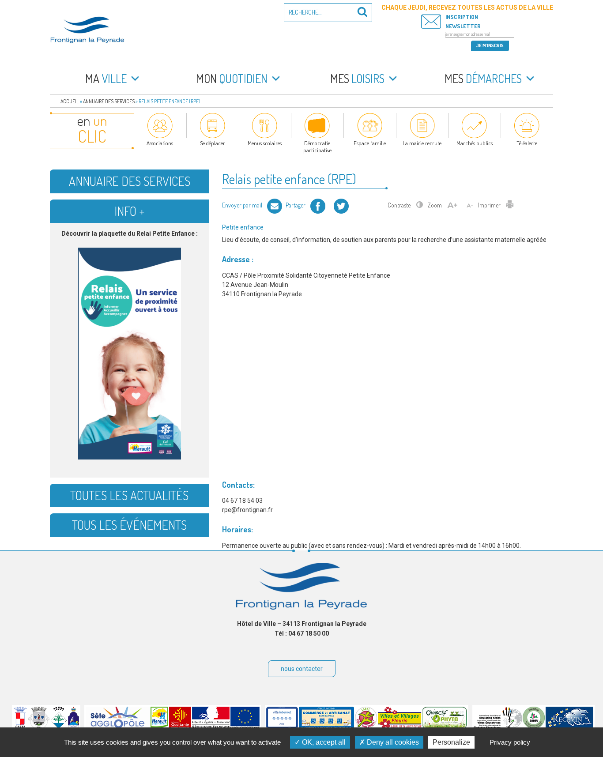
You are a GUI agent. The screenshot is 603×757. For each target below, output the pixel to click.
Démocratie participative (317, 146)
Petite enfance (243, 227)
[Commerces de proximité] (326, 726)
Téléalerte (526, 143)
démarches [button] (483, 78)
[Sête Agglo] (118, 726)
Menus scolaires (265, 143)
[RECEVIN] (569, 726)
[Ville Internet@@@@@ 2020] (282, 726)
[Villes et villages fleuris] (400, 726)
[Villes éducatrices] (498, 726)
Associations (160, 143)
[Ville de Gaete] (20, 726)
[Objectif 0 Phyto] (444, 726)
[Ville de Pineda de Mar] (58, 726)
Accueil (69, 101)
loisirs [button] (357, 78)
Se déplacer (212, 143)
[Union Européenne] (245, 726)
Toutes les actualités (129, 495)
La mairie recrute (422, 143)
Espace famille (370, 143)
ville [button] (106, 78)
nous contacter (302, 668)
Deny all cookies (392, 742)
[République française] (211, 726)
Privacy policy (510, 742)
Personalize (451, 742)
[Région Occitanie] (180, 726)
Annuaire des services (109, 101)
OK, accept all (323, 742)
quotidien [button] (232, 78)
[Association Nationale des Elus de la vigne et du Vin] (534, 726)
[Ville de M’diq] (73, 726)
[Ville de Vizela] (38, 726)
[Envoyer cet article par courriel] (275, 205)
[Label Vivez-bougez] (366, 726)
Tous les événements (129, 525)
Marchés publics (474, 143)
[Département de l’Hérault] (159, 726)
